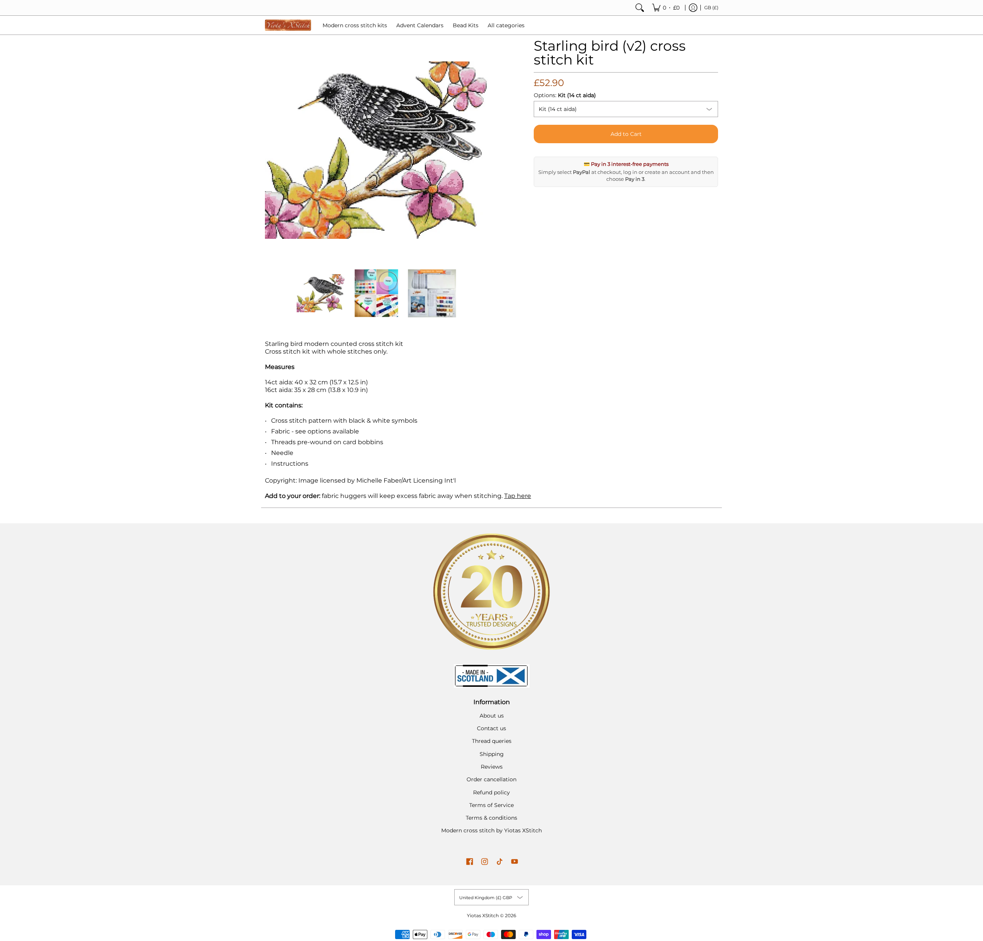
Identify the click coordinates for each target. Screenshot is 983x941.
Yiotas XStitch (483, 915)
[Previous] (270, 150)
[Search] (639, 7)
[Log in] (693, 7)
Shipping (492, 754)
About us (492, 715)
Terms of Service (491, 805)
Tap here (517, 495)
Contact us (491, 728)
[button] (469, 862)
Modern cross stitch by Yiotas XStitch (491, 830)
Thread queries (491, 741)
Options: (565, 95)
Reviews (492, 766)
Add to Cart (626, 134)
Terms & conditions (491, 817)
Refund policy (491, 792)
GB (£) (711, 7)
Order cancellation (491, 779)
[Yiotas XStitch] (288, 25)
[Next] (482, 150)
